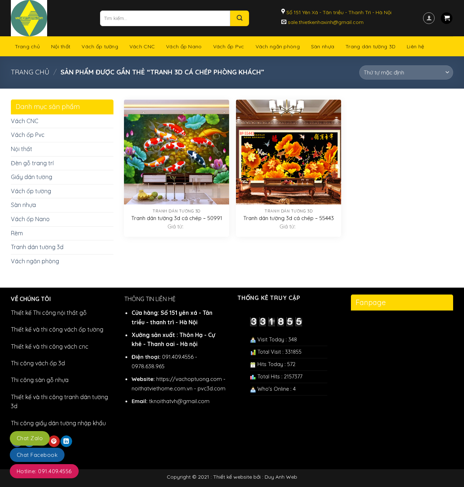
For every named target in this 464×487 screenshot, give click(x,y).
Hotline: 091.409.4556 (44, 471)
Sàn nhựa (322, 46)
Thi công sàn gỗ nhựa (40, 379)
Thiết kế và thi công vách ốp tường (57, 329)
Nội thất (60, 46)
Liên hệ (415, 46)
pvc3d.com (211, 388)
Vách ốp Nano (184, 46)
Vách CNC (142, 46)
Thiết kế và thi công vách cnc (49, 346)
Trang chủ (27, 46)
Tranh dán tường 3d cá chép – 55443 (288, 218)
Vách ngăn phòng (278, 46)
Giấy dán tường (31, 176)
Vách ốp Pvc (228, 46)
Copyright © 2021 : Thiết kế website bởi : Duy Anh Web (232, 477)
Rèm (17, 233)
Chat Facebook (37, 454)
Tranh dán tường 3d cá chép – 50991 (176, 218)
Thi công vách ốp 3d (38, 363)
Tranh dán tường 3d (37, 247)
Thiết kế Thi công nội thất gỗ (49, 312)
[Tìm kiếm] (239, 18)
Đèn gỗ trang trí (32, 163)
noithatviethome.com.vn (162, 388)
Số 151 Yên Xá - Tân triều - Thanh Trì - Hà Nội (338, 12)
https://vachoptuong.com (189, 379)
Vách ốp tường (100, 46)
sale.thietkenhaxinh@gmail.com (325, 22)
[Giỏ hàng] (446, 18)
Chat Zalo (30, 438)
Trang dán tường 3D (370, 46)
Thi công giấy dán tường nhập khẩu (58, 423)
